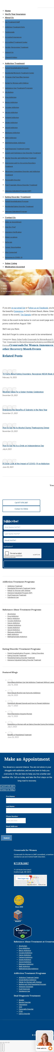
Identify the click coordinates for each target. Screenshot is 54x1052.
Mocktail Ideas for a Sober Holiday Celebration (23, 392)
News (5, 288)
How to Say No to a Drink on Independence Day (23, 446)
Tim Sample (25, 315)
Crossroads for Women (16, 342)
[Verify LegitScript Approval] (22, 939)
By (35, 339)
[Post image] (9, 371)
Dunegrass (18, 311)
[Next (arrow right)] (4, 1047)
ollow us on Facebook (38, 308)
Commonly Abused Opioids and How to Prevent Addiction (29, 703)
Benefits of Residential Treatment (20, 735)
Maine (50, 342)
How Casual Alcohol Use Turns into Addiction (24, 693)
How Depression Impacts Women (20, 714)
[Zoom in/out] (9, 1042)
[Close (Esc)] (1, 1042)
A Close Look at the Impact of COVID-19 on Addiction (26, 463)
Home (5, 285)
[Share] (4, 1042)
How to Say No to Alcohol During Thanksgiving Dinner (26, 428)
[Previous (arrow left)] (1, 1047)
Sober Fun (21, 339)
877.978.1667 (21, 863)
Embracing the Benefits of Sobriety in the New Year (25, 410)
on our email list (18, 308)
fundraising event (41, 342)
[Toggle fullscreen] (6, 1042)
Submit (7, 838)
